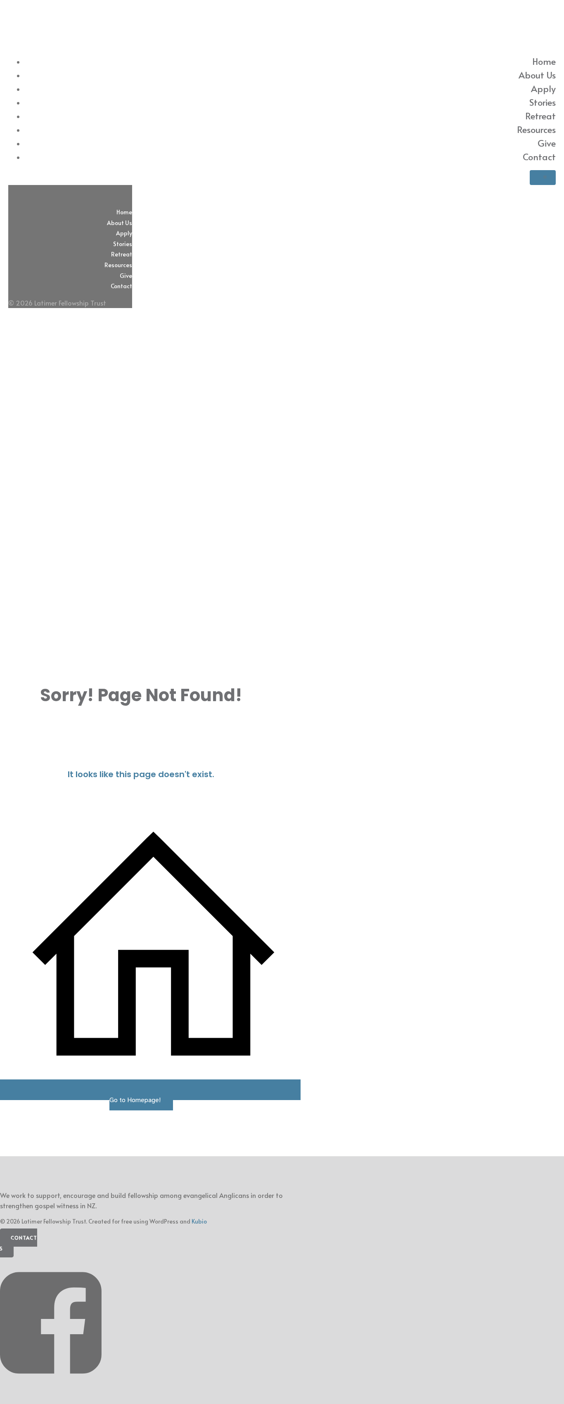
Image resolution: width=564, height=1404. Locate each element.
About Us (537, 75)
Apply (543, 88)
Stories (542, 102)
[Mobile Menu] (543, 177)
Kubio (199, 1221)
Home (544, 61)
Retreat (540, 115)
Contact (539, 156)
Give (547, 143)
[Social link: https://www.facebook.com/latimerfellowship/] (54, 1386)
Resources (536, 129)
